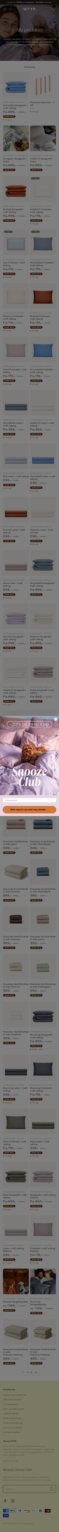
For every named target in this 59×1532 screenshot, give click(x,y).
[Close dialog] (55, 719)
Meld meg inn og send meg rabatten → (29, 810)
